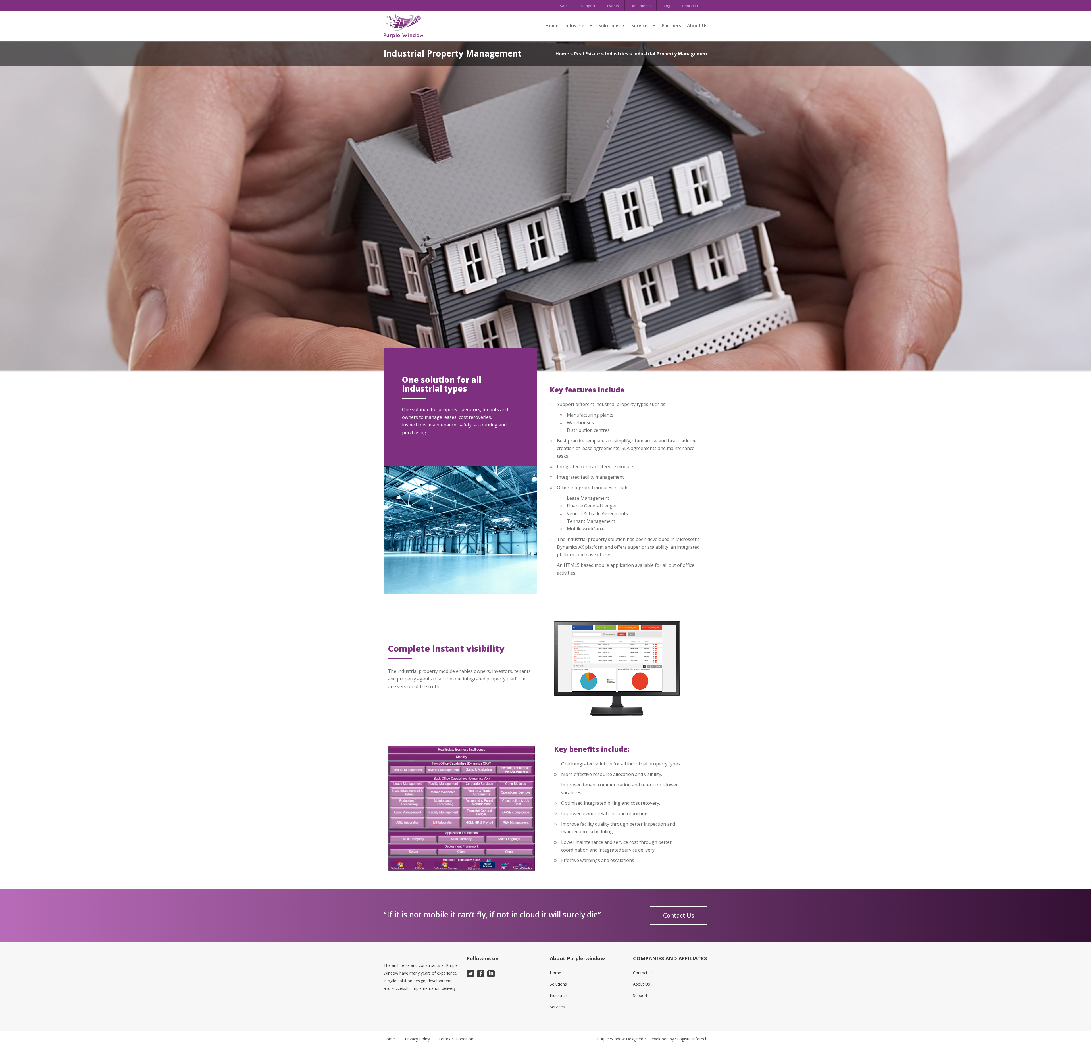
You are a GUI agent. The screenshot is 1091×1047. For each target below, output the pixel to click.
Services (640, 25)
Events (613, 5)
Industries (575, 25)
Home (552, 25)
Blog (666, 5)
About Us (697, 25)
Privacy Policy (417, 1039)
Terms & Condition (455, 1039)
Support (588, 5)
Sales (564, 5)
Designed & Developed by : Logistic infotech (666, 1039)
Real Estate (587, 54)
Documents (640, 5)
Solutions (609, 25)
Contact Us (691, 5)
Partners (671, 25)
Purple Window (611, 1039)
